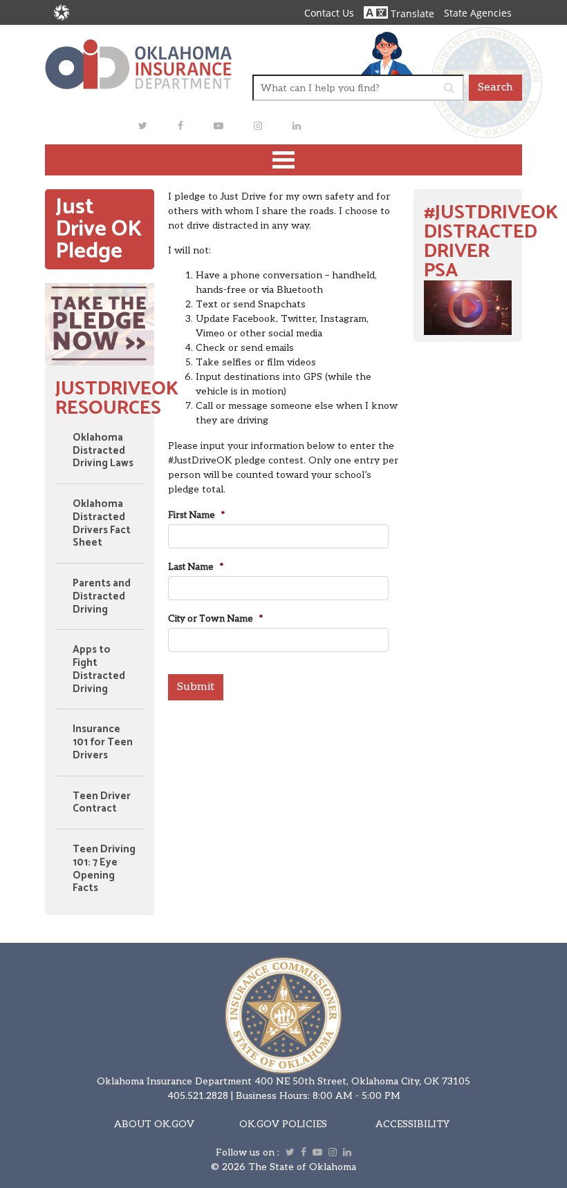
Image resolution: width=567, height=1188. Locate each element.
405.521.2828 (197, 1096)
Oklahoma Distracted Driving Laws (103, 450)
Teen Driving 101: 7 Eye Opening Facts (104, 869)
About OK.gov (154, 1124)
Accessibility (412, 1124)
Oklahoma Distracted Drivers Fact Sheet (102, 523)
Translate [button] (411, 13)
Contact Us (329, 12)
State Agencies (478, 12)
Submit (195, 686)
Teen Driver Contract (102, 802)
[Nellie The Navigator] (387, 53)
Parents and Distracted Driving (102, 596)
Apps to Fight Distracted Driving (99, 669)
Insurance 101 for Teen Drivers (103, 742)
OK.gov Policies (283, 1124)
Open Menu (283, 159)
